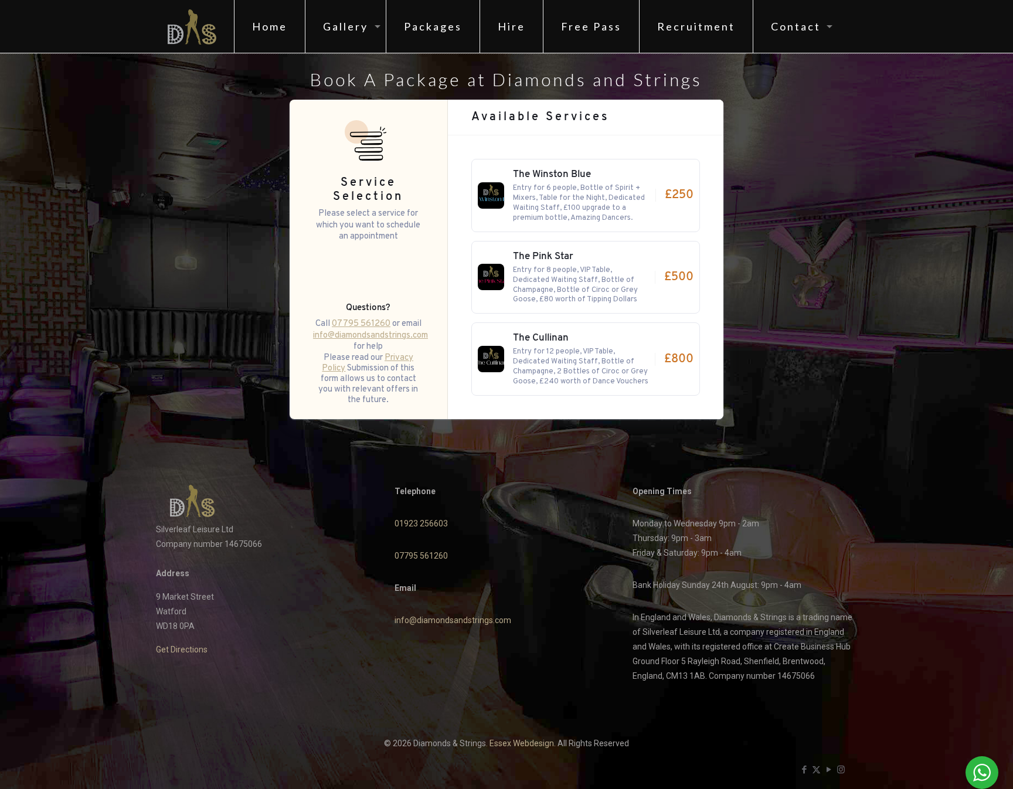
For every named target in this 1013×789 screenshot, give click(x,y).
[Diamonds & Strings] (192, 26)
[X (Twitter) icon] (816, 769)
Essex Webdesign (521, 743)
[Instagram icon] (841, 769)
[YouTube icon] (828, 769)
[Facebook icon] (804, 769)
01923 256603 (421, 523)
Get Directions (182, 649)
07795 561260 (361, 322)
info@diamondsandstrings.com (370, 334)
